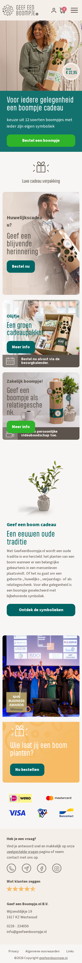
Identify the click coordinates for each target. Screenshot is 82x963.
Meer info (21, 347)
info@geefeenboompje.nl (27, 931)
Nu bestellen (27, 770)
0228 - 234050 (18, 926)
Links (70, 951)
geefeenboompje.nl (53, 958)
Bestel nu (21, 266)
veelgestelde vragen (22, 851)
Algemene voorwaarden (42, 951)
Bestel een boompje (41, 140)
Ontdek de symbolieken (41, 610)
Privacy (13, 951)
